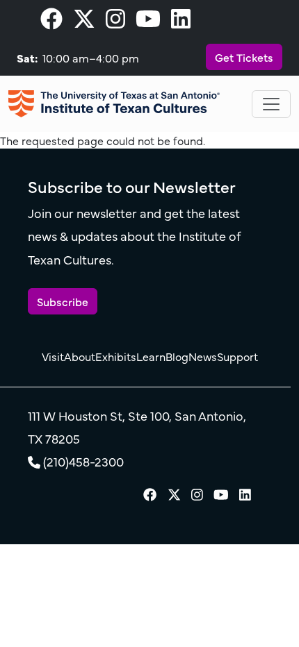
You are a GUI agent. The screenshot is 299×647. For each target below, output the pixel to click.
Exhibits (115, 356)
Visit (53, 356)
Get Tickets (244, 57)
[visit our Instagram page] (115, 22)
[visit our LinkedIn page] (181, 22)
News (202, 356)
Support (237, 356)
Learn (150, 356)
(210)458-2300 (83, 461)
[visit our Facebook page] (51, 22)
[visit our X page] (84, 22)
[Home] (114, 104)
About (79, 356)
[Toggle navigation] (271, 104)
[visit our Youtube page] (148, 22)
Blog (176, 356)
